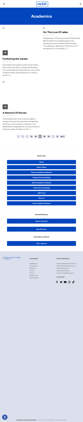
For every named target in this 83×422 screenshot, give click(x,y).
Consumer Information (61, 420)
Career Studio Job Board (41, 203)
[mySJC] (42, 4)
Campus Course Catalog (41, 177)
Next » (63, 136)
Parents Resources (63, 270)
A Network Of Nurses (15, 112)
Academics (33, 263)
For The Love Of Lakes (55, 32)
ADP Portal (41, 193)
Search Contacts (41, 221)
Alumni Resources (63, 268)
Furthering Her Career (15, 58)
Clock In (41, 198)
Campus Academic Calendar (41, 172)
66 (36, 136)
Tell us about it (41, 243)
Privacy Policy (41, 420)
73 (57, 136)
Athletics (33, 268)
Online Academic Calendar (41, 183)
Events (32, 273)
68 (44, 136)
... (18, 136)
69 (49, 136)
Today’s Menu (42, 167)
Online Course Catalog (41, 188)
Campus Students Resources (66, 263)
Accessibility (50, 420)
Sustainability (34, 278)
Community (34, 266)
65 (31, 136)
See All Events (41, 229)
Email (42, 162)
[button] (4, 3)
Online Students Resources (66, 266)
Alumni (32, 270)
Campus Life (34, 275)
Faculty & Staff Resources (65, 273)
